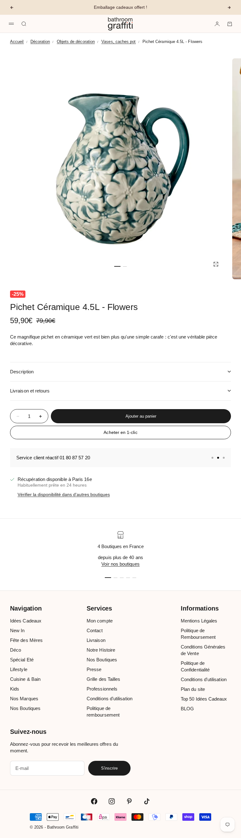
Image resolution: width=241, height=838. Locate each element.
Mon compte (100, 620)
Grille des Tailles (103, 679)
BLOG (187, 708)
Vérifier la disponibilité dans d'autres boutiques (64, 494)
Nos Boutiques (25, 708)
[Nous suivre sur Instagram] (111, 801)
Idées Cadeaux (25, 620)
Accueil (17, 41)
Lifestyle (18, 669)
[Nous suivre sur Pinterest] (129, 801)
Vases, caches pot (118, 41)
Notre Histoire (101, 650)
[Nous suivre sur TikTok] (147, 801)
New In (17, 630)
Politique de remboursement (103, 712)
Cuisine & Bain (25, 679)
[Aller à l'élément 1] (117, 266)
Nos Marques (24, 698)
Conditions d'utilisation (109, 698)
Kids (14, 688)
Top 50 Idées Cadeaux (204, 699)
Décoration (40, 41)
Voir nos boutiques (120, 564)
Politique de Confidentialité (195, 666)
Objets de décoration (76, 41)
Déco (15, 650)
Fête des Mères (26, 640)
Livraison (96, 640)
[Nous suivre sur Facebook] (94, 801)
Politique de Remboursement (198, 634)
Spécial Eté (22, 659)
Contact (95, 630)
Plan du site (193, 689)
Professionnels (102, 688)
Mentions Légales (199, 620)
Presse (94, 669)
